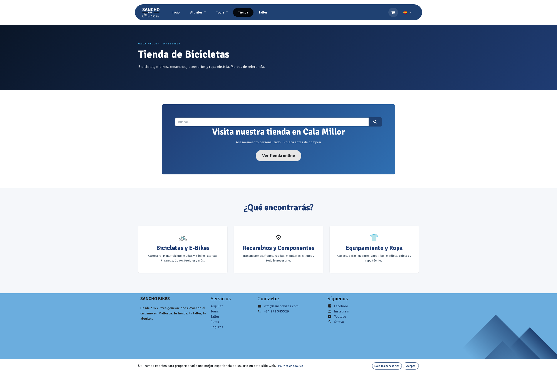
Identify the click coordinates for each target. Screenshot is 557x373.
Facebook (341, 306)
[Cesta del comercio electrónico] (393, 12)
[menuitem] (175, 12)
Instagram (341, 311)
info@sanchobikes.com (281, 306)
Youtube (340, 316)
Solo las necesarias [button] (386, 366)
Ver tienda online (278, 155)
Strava (339, 322)
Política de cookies (290, 366)
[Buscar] (375, 122)
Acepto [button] (411, 366)
